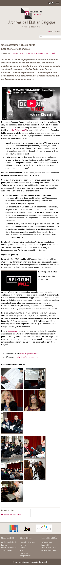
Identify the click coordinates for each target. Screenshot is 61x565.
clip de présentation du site (28, 357)
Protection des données (21, 562)
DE (56, 31)
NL (52, 31)
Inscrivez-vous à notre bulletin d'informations (49, 549)
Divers (14, 53)
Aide (21, 550)
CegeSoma (12, 331)
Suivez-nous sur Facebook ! (46, 543)
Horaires (23, 545)
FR (49, 31)
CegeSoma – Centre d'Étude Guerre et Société (37, 53)
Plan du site (24, 553)
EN (59, 31)
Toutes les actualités (12, 515)
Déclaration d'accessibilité (39, 562)
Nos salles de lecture (27, 542)
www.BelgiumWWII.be (29, 354)
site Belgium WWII (19, 130)
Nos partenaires (25, 556)
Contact (22, 547)
